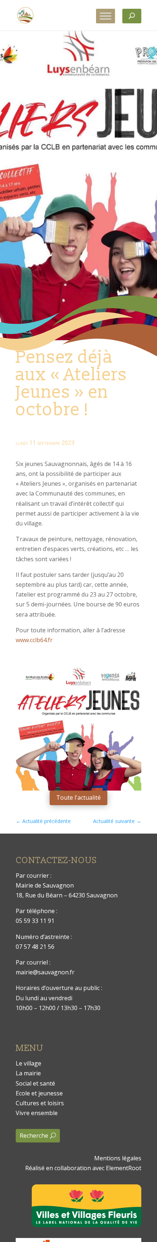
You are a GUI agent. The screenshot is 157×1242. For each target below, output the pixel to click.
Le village (28, 1063)
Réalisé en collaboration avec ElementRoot (83, 1168)
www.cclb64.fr (34, 640)
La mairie (28, 1073)
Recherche (34, 1136)
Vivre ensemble (37, 1113)
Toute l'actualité (78, 797)
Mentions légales (117, 1158)
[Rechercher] (131, 16)
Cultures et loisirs (40, 1103)
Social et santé (35, 1083)
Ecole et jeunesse (39, 1093)
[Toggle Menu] (105, 15)
